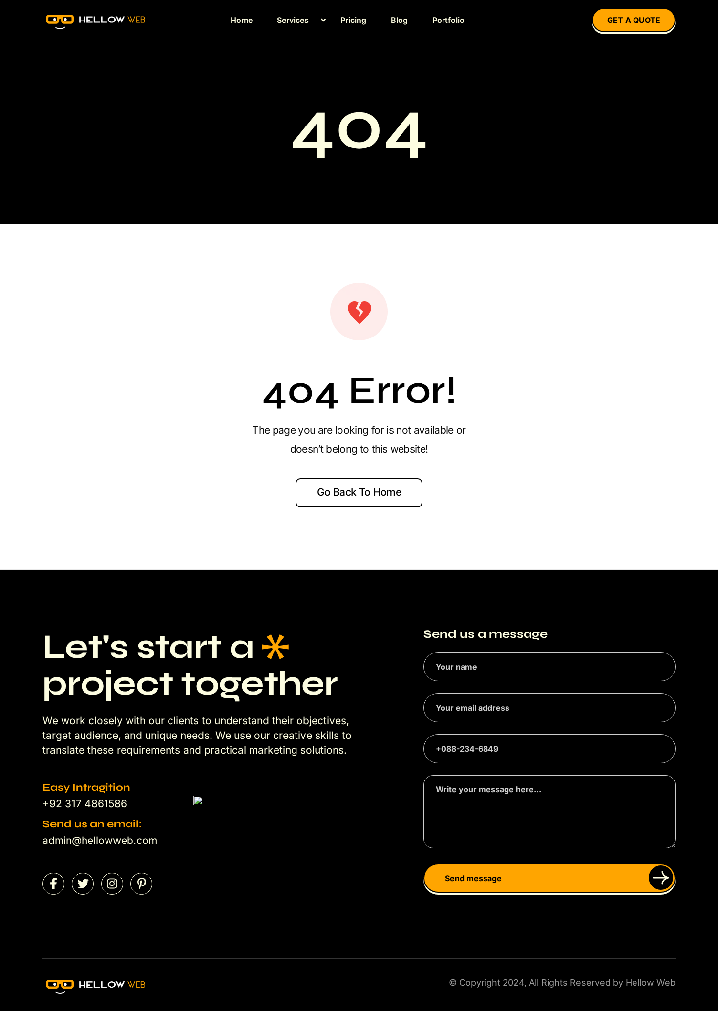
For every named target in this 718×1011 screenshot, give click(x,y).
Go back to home (359, 492)
